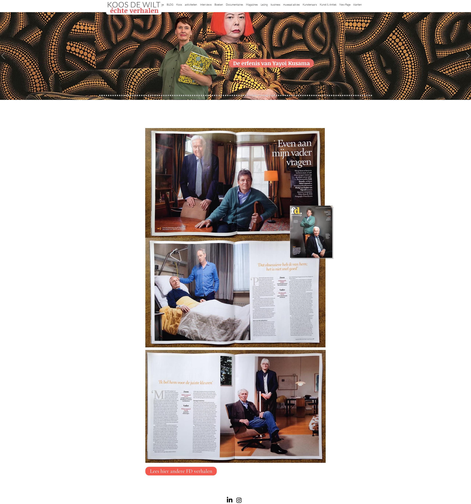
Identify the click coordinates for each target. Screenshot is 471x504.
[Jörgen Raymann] (349, 95)
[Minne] (166, 95)
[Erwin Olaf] (170, 95)
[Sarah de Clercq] (214, 95)
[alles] (99, 95)
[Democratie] (168, 95)
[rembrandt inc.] (367, 95)
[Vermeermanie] (327, 95)
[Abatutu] (258, 95)
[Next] (468, 56)
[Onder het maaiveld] (250, 95)
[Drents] (128, 95)
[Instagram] (239, 500)
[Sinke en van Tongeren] (192, 95)
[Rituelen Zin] (336, 95)
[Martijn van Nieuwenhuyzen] (194, 95)
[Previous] (3, 56)
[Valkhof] (113, 95)
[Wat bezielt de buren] (135, 95)
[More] (201, 95)
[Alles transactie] (325, 95)
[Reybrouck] (203, 95)
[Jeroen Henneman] (283, 95)
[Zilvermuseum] (119, 95)
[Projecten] (117, 95)
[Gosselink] (181, 95)
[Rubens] (188, 95)
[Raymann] (292, 95)
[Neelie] (340, 95)
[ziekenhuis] (305, 95)
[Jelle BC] (157, 95)
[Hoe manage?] (265, 95)
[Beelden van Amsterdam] (175, 95)
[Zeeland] (369, 95)
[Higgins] (216, 95)
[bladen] (252, 95)
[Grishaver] (331, 95)
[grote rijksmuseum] (241, 95)
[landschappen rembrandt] (256, 95)
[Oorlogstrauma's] (296, 95)
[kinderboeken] (106, 95)
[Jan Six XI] (360, 95)
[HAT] (338, 95)
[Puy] (115, 95)
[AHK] (177, 95)
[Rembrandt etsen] (318, 95)
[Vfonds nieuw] (223, 95)
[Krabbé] (225, 95)
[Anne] (130, 95)
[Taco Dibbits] (199, 95)
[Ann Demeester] (353, 95)
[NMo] (104, 95)
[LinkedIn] (229, 500)
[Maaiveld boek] (208, 95)
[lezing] (247, 95)
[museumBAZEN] (172, 95)
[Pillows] (320, 95)
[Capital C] (342, 95)
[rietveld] (269, 95)
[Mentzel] (345, 95)
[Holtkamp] (234, 95)
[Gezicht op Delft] (144, 95)
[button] (179, 3)
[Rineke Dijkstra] (245, 95)
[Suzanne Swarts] (150, 95)
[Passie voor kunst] (371, 95)
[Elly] (228, 95)
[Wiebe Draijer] (287, 95)
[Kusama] (102, 95)
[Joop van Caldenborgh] (294, 95)
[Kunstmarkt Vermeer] (322, 95)
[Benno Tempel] (219, 95)
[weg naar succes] (243, 95)
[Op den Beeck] (205, 95)
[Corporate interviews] (139, 95)
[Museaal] (179, 95)
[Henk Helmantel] (362, 95)
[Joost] (186, 95)
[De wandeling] (183, 95)
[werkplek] (358, 95)
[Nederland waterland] (329, 95)
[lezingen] (221, 95)
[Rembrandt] (316, 95)
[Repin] (155, 95)
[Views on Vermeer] (303, 95)
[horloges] (285, 95)
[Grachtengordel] (311, 95)
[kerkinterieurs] (300, 95)
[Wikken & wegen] (230, 95)
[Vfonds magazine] (110, 95)
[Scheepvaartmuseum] (236, 95)
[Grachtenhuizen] (272, 95)
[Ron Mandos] (276, 95)
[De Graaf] (141, 95)
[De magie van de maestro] (289, 95)
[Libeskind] (163, 95)
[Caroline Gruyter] (137, 95)
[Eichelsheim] (148, 95)
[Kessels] (133, 95)
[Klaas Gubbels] (274, 95)
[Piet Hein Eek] (351, 95)
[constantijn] (152, 95)
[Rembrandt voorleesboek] (267, 95)
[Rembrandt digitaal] (333, 95)
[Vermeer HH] (307, 95)
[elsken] (108, 95)
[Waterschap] (161, 95)
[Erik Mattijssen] (197, 95)
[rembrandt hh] (364, 95)
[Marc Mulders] (210, 95)
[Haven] (309, 95)
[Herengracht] (126, 95)
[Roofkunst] (239, 95)
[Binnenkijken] (122, 95)
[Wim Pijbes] (278, 95)
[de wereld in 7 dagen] (261, 95)
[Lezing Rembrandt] (232, 95)
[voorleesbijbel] (314, 95)
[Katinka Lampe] (347, 95)
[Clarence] (356, 95)
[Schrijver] (159, 95)
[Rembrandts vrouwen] (254, 95)
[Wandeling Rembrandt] (298, 95)
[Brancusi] (124, 95)
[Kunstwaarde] (190, 95)
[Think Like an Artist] (212, 95)
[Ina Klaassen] (263, 95)
